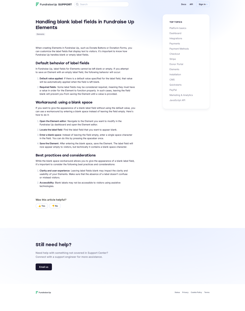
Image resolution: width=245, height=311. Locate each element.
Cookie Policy (196, 292)
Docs (183, 4)
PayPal (173, 89)
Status (177, 292)
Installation (175, 74)
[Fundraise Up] (46, 4)
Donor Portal (176, 64)
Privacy (185, 292)
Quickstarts (175, 84)
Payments (174, 43)
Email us (43, 266)
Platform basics (177, 28)
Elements (40, 34)
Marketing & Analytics (181, 95)
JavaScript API (177, 100)
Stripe (172, 59)
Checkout (174, 53)
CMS (172, 79)
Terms (207, 292)
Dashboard (175, 33)
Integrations (175, 38)
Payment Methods (179, 48)
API (191, 4)
